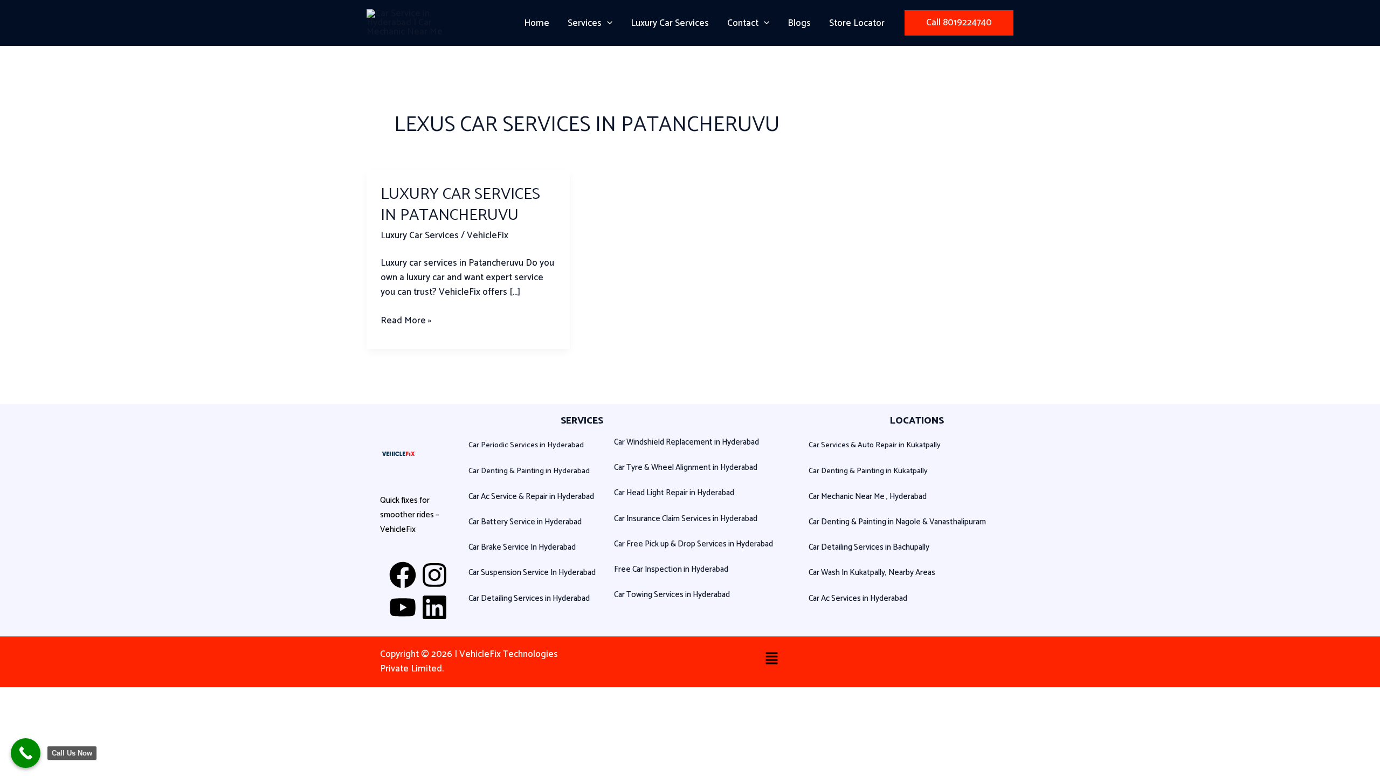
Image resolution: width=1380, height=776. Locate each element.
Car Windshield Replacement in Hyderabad (686, 442)
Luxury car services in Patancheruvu (460, 204)
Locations (917, 421)
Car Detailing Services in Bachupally (869, 547)
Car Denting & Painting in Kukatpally (868, 471)
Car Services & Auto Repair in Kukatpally (875, 445)
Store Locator (857, 23)
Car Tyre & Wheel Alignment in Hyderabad (685, 467)
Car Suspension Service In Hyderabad (532, 572)
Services (585, 23)
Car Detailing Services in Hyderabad (529, 598)
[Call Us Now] (25, 753)
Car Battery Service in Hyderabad (525, 522)
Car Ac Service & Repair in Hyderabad (531, 496)
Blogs (799, 23)
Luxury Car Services (670, 23)
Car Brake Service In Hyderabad (522, 547)
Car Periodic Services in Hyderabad (526, 445)
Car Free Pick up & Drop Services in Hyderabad (693, 544)
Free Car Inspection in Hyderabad (671, 569)
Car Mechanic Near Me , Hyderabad (868, 496)
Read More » (406, 321)
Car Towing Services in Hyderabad (672, 594)
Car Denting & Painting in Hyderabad (529, 471)
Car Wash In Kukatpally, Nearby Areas (872, 572)
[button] (607, 23)
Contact (742, 23)
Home (536, 23)
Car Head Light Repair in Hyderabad (674, 493)
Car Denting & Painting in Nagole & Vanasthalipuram (897, 522)
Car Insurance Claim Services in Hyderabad (685, 518)
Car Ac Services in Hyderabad (858, 598)
